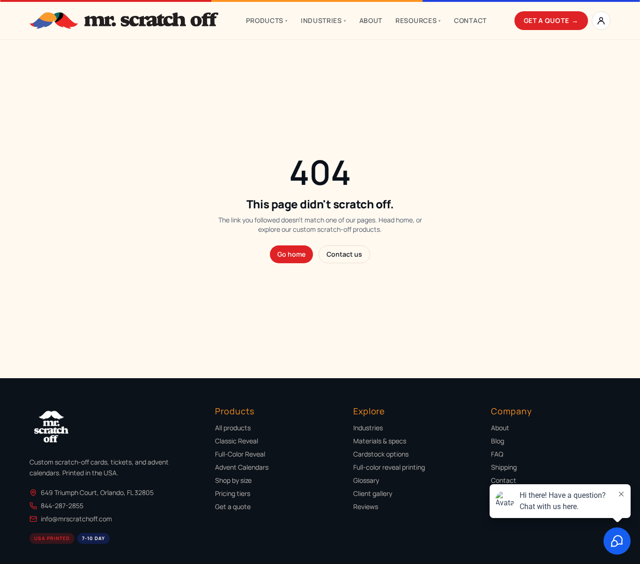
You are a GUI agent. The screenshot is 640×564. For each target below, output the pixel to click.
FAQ (497, 454)
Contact (470, 20)
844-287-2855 (62, 505)
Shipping (504, 467)
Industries (323, 20)
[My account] (601, 20)
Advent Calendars (241, 467)
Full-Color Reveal (240, 454)
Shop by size (233, 480)
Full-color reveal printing (389, 467)
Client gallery (372, 493)
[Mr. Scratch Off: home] (124, 20)
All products (233, 427)
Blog (497, 440)
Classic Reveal (236, 440)
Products (267, 20)
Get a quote (233, 506)
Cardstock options (381, 454)
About (371, 20)
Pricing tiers (232, 493)
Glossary (366, 480)
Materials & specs (379, 440)
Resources (418, 20)
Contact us (344, 254)
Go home (291, 254)
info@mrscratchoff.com (76, 518)
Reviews (365, 506)
